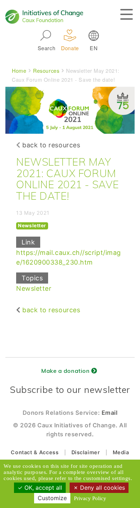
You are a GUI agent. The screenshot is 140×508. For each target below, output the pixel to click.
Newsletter (33, 288)
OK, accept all (42, 487)
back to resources (51, 145)
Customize (52, 498)
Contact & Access (35, 452)
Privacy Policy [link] (90, 498)
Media (121, 452)
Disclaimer (85, 452)
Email (110, 412)
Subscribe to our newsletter (70, 389)
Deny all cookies (101, 487)
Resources (46, 70)
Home (19, 70)
